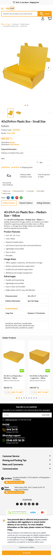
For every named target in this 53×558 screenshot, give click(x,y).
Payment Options (26, 203)
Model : (8, 133)
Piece (3, 158)
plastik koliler (27, 323)
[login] (43, 19)
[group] (26, 66)
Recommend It (18, 191)
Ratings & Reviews (43, 203)
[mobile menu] (2, 8)
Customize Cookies (26, 547)
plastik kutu (18, 323)
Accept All (26, 553)
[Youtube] (29, 504)
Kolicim (5, 126)
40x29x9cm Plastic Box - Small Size (15, 26)
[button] (25, 105)
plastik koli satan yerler (13, 325)
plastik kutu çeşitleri (26, 328)
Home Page (6, 24)
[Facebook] (17, 504)
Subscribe (46, 415)
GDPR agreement (11, 420)
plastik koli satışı (28, 325)
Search (46, 14)
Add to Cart (17, 392)
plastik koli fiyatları (12, 328)
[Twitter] (21, 504)
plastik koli (9, 323)
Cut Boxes (15, 24)
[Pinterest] (25, 504)
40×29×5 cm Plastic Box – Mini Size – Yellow (13, 377)
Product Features (9, 203)
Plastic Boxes (25, 24)
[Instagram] (33, 504)
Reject (31, 540)
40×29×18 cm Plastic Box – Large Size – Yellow (39, 377)
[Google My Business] (37, 504)
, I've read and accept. (18, 420)
